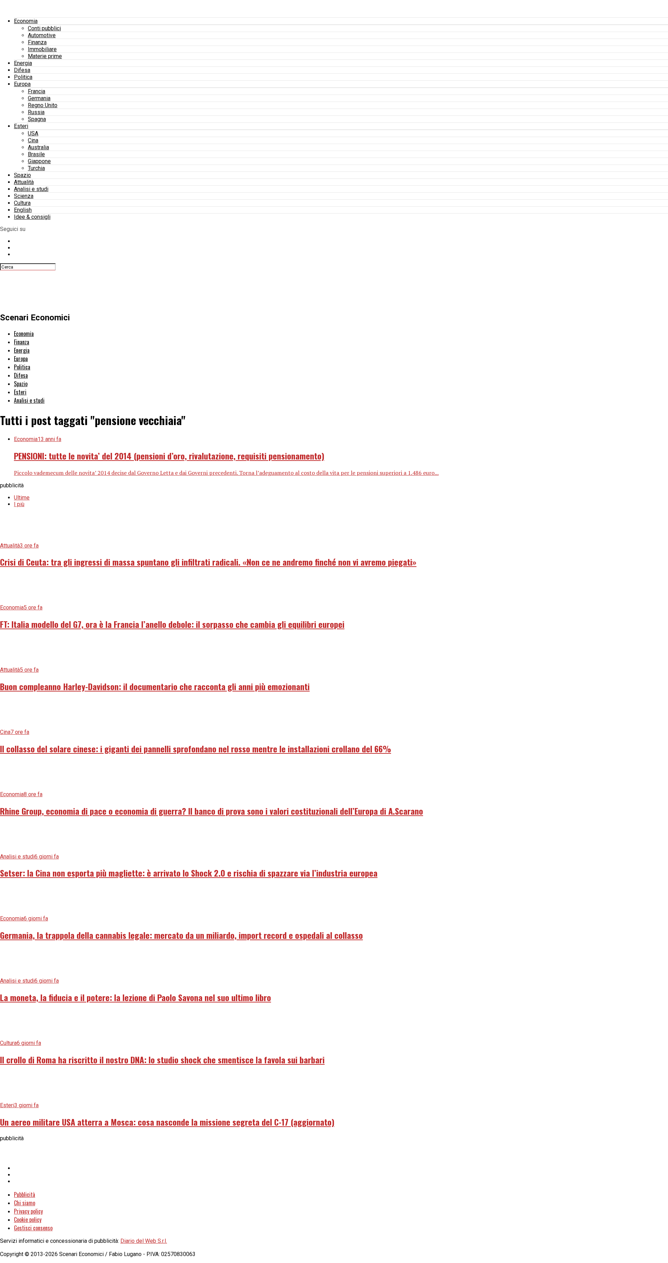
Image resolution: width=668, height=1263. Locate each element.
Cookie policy (27, 1219)
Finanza (37, 42)
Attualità (24, 182)
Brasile (36, 154)
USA (33, 133)
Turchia (36, 168)
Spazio (22, 175)
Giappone (39, 161)
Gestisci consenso (33, 1228)
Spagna (37, 119)
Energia (23, 63)
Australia (38, 147)
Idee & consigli (32, 217)
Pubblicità (24, 1194)
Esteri (21, 126)
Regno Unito (42, 105)
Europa (22, 84)
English (23, 210)
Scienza (23, 196)
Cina (33, 140)
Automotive (42, 35)
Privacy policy (28, 1211)
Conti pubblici (44, 28)
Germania (39, 98)
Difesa (22, 70)
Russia (36, 112)
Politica (23, 77)
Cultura (22, 203)
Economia (26, 21)
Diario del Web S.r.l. (143, 1241)
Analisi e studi (31, 189)
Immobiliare (42, 49)
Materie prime (45, 56)
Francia (36, 91)
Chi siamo (24, 1203)
